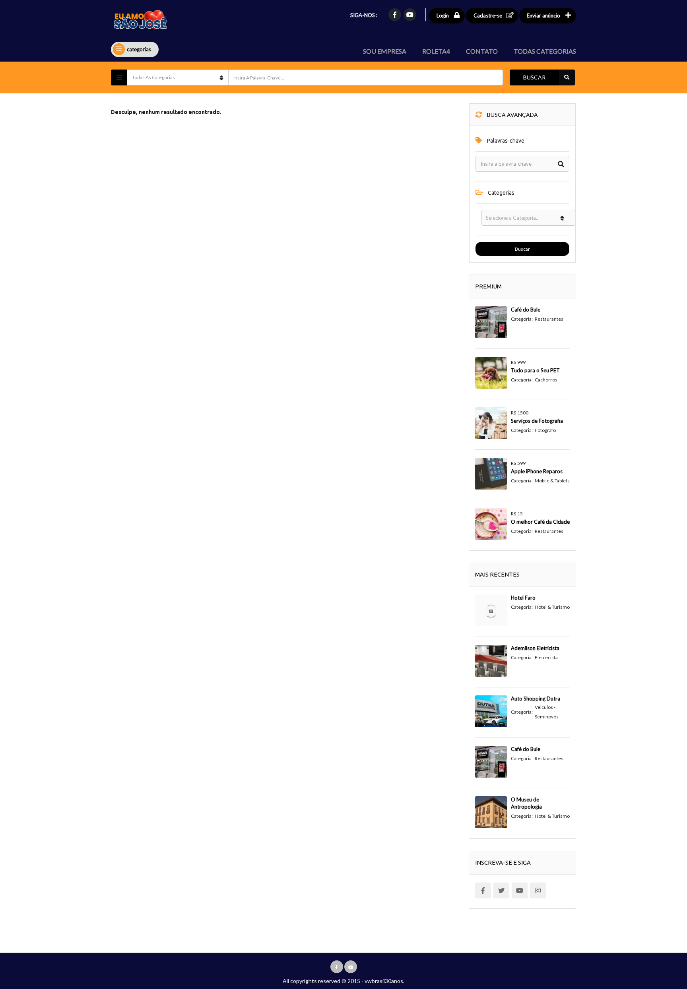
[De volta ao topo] (661, 939)
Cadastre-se (488, 15)
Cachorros (546, 380)
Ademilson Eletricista (535, 648)
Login (443, 15)
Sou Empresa (384, 51)
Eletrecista (546, 657)
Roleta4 (436, 51)
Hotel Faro (523, 597)
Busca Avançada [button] (512, 114)
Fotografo (545, 430)
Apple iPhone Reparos (537, 471)
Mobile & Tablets (552, 481)
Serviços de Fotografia (537, 421)
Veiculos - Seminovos (547, 712)
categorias (139, 49)
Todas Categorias (545, 51)
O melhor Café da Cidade (540, 522)
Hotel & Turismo (552, 607)
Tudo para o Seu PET (535, 370)
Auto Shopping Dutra (535, 698)
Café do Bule (525, 309)
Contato (482, 51)
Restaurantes (549, 319)
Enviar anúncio (543, 15)
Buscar (534, 77)
